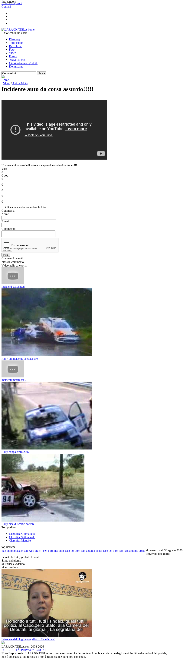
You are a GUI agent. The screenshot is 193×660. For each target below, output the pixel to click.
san (26, 550)
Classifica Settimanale (22, 537)
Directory (14, 39)
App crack (35, 550)
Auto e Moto (20, 83)
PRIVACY (27, 650)
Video (12, 53)
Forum (13, 56)
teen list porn (72, 550)
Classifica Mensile (20, 540)
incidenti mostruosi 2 (14, 379)
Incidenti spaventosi (13, 286)
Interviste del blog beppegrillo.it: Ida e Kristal (28, 639)
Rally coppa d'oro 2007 (15, 451)
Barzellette (15, 46)
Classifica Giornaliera (22, 533)
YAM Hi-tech (17, 59)
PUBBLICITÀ (11, 650)
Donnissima (16, 66)
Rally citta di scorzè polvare (18, 524)
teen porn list (50, 550)
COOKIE (41, 650)
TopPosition (16, 42)
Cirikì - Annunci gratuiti (23, 63)
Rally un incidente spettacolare (20, 358)
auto (61, 550)
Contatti (6, 6)
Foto (12, 49)
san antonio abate (12, 550)
